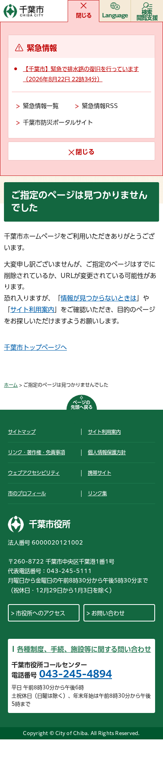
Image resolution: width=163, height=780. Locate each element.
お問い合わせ (108, 613)
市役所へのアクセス (40, 613)
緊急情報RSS (100, 106)
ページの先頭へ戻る (82, 404)
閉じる (84, 15)
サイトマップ (22, 431)
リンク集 (97, 493)
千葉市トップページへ (35, 347)
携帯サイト (99, 472)
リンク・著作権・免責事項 (36, 452)
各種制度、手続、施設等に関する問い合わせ (84, 649)
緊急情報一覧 (41, 106)
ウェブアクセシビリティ (34, 472)
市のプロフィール (27, 493)
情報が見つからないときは (98, 298)
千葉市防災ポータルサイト (58, 122)
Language (115, 15)
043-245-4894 (75, 674)
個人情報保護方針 (107, 452)
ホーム (11, 385)
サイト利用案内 (32, 309)
